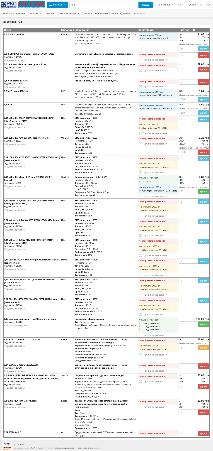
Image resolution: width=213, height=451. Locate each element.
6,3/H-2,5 (8, 104)
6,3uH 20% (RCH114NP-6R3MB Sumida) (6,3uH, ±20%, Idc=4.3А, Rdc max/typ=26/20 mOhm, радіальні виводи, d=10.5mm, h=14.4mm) (31, 378)
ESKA (64, 34)
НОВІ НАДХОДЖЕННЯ (14, 13)
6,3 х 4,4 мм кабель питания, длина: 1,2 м (25, 64)
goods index (19, 444)
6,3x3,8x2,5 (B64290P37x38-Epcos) (20, 401)
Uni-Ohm (65, 138)
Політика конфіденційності (64, 448)
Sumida (64, 375)
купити (203, 48)
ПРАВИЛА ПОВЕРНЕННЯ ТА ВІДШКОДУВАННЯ (107, 13)
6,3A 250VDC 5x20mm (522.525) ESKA (22, 339)
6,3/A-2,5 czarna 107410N (16, 81)
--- (62, 432)
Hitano (64, 118)
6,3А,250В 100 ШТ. (13, 432)
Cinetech (65, 177)
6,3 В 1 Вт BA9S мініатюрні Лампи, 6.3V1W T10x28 (29, 54)
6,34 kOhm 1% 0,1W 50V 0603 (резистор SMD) (26, 138)
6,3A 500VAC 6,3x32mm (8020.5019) (21, 365)
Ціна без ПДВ (164, 5)
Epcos (64, 401)
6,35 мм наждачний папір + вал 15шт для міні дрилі (30, 319)
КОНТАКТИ (139, 13)
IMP (63, 91)
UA (179, 5)
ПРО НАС (50, 13)
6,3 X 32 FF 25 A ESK (14, 34)
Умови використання (85, 448)
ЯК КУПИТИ (35, 13)
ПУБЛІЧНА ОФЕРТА (69, 13)
